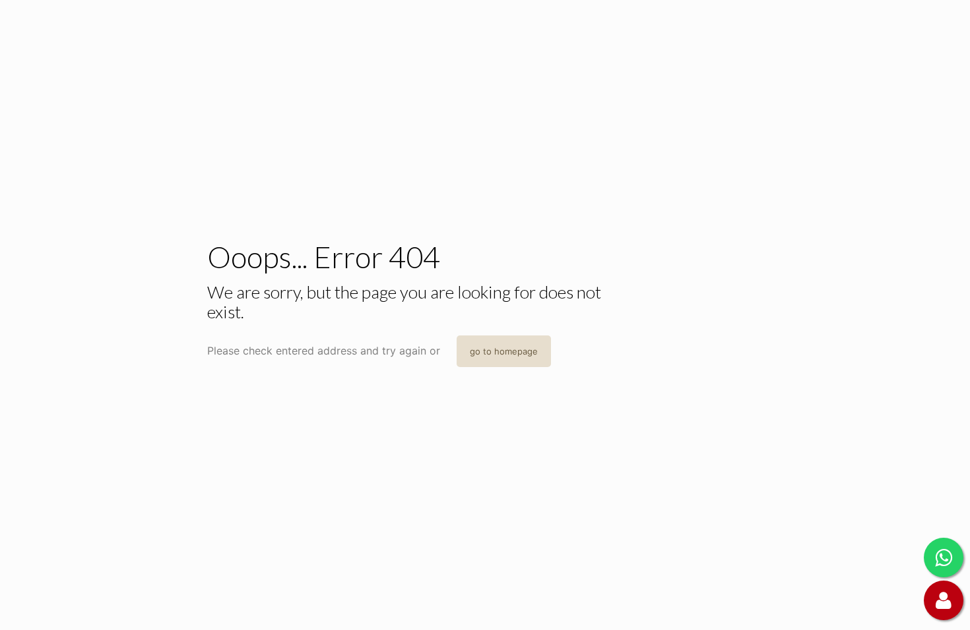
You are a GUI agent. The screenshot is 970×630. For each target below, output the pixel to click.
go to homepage (504, 351)
